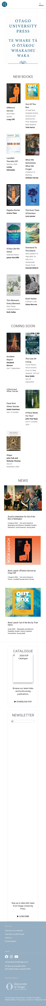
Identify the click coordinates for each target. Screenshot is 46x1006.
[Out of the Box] (32, 91)
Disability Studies (30, 525)
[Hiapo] (14, 441)
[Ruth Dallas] (32, 284)
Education (11, 527)
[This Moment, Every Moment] (14, 285)
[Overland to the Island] (32, 233)
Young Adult (31, 527)
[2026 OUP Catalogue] (23, 668)
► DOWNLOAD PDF (23, 701)
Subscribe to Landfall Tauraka (14, 934)
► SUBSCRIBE (23, 916)
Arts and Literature (26, 523)
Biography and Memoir (16, 525)
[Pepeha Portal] (14, 195)
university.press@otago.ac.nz (16, 962)
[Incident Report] (14, 342)
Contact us (8, 938)
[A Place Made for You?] (32, 398)
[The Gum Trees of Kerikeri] (32, 195)
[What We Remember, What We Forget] (32, 144)
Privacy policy (21, 1000)
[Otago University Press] (4, 4)
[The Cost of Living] (32, 343)
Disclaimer (29, 1000)
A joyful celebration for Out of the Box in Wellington (21, 518)
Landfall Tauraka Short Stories (23, 579)
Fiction (10, 579)
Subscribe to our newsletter (14, 931)
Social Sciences (21, 527)
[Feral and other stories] (14, 393)
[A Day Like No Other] (14, 233)
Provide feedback (10, 941)
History (22, 631)
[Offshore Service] (14, 93)
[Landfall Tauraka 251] (14, 144)
